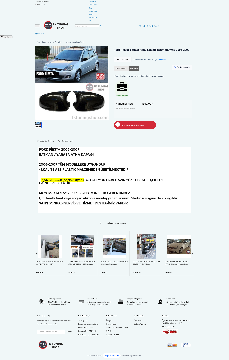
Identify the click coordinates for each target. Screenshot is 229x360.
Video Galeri (93, 5)
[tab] (45, 141)
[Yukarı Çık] (2, 36)
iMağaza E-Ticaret (111, 355)
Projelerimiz (92, 1)
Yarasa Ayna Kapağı (74, 42)
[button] (72, 83)
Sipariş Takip (93, 11)
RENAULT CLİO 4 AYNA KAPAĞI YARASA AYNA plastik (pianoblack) (114, 263)
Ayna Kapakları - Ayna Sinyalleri (49, 42)
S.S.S (91, 20)
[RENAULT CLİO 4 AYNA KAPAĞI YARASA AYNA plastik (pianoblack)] (114, 246)
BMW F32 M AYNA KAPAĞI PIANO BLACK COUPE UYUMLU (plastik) (146, 263)
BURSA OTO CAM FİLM (88, 335)
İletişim (91, 14)
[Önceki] (36, 253)
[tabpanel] (114, 180)
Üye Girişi (138, 320)
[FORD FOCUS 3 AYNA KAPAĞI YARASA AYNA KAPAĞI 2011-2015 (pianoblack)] (82, 246)
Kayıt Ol (156, 26)
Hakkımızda (93, 17)
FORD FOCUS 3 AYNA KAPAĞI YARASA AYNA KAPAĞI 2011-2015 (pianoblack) (82, 263)
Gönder (69, 332)
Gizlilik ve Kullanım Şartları (117, 327)
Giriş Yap (148, 26)
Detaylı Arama (140, 324)
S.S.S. (108, 331)
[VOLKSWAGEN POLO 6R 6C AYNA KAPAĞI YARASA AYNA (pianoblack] (179, 246)
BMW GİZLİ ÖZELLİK (87, 331)
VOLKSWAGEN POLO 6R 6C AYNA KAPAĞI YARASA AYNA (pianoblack (176, 263)
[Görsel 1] (38, 125)
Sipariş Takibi (83, 320)
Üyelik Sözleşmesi (85, 327)
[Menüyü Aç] (37, 26)
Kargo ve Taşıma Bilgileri (88, 324)
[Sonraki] (192, 253)
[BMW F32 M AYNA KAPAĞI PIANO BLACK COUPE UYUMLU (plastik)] (146, 246)
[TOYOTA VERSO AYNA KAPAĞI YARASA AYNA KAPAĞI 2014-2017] (50, 246)
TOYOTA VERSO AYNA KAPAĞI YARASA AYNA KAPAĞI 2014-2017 (49, 263)
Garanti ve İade (112, 335)
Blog (90, 8)
